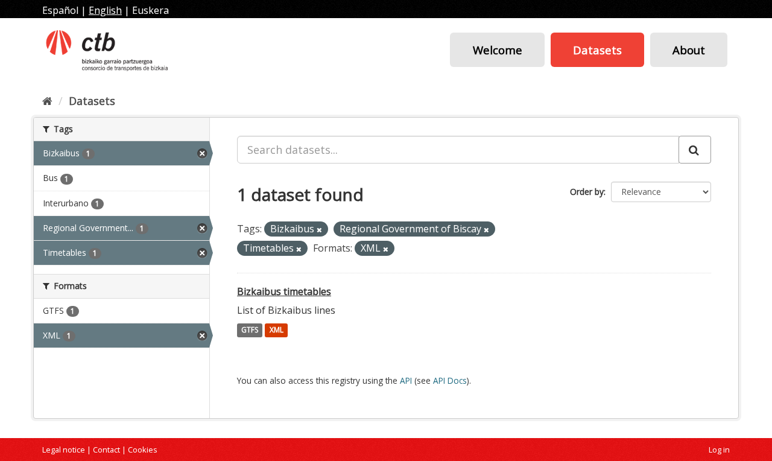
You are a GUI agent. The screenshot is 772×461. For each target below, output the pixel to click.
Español (60, 10)
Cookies (142, 449)
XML (276, 330)
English (105, 10)
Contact (106, 449)
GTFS (249, 330)
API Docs (450, 380)
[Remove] (319, 229)
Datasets (597, 49)
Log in (719, 449)
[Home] (47, 101)
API (406, 380)
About (688, 49)
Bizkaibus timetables (284, 291)
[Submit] (695, 150)
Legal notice (63, 449)
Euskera (150, 10)
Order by (587, 191)
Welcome (497, 49)
